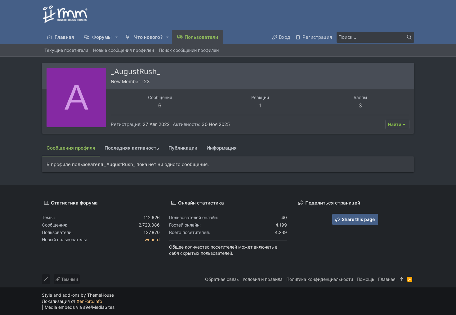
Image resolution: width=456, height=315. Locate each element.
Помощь (365, 279)
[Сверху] (401, 279)
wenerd (152, 239)
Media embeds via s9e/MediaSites (79, 307)
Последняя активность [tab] (132, 148)
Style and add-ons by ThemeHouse (78, 295)
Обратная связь (222, 279)
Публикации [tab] (182, 148)
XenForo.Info (89, 301)
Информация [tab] (222, 148)
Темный (69, 279)
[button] (116, 37)
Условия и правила (263, 279)
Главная (387, 279)
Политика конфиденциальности (319, 279)
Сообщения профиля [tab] (71, 148)
